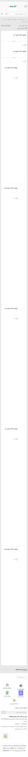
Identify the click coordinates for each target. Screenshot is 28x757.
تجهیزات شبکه (21, 19)
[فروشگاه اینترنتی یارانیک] (13, 6)
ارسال (3, 712)
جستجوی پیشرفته (21, 28)
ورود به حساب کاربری (7, 14)
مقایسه (22, 45)
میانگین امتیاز (22, 26)
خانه (26, 19)
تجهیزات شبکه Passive (12, 19)
